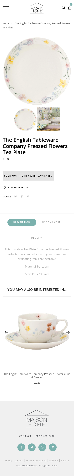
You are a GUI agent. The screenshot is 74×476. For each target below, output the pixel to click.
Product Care (45, 436)
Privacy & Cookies (14, 460)
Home (6, 23)
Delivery (53, 460)
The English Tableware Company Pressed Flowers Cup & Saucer (37, 375)
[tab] (21, 222)
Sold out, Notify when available (28, 175)
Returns (65, 460)
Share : (7, 196)
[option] (37, 71)
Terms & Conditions (36, 460)
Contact (25, 436)
